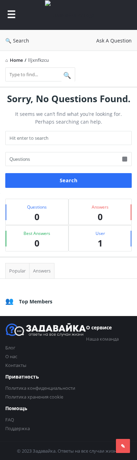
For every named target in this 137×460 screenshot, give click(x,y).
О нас (11, 356)
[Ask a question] (123, 446)
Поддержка (17, 428)
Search (21, 40)
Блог (10, 347)
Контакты (15, 365)
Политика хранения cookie (34, 397)
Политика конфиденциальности (40, 388)
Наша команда (102, 339)
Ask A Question (114, 40)
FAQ (9, 419)
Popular (17, 271)
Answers (42, 271)
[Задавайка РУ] (73, 15)
